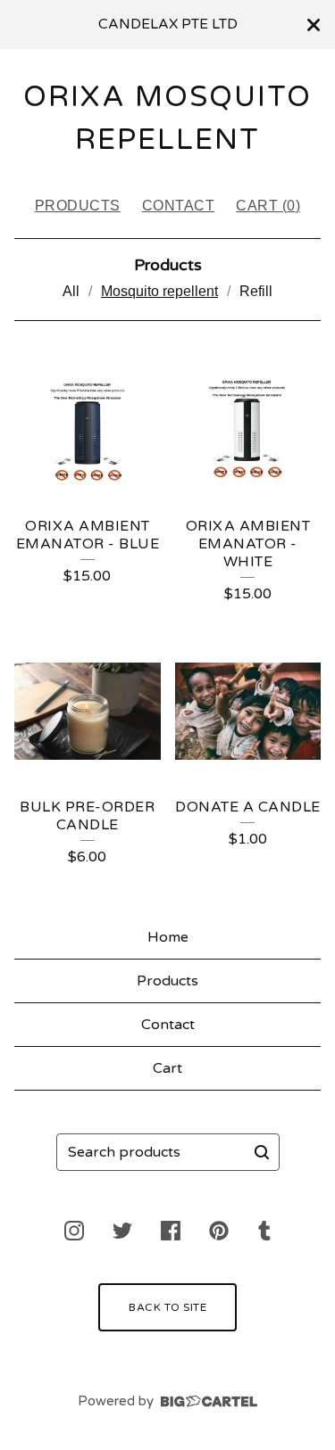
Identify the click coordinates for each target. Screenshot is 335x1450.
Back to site (167, 1307)
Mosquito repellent (159, 291)
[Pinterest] (219, 1231)
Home (167, 937)
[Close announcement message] (313, 25)
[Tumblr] (264, 1231)
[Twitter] (122, 1231)
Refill (255, 291)
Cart (167, 1068)
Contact (178, 205)
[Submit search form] (261, 1152)
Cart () (268, 205)
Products (78, 205)
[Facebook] (171, 1231)
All (71, 291)
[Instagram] (74, 1231)
